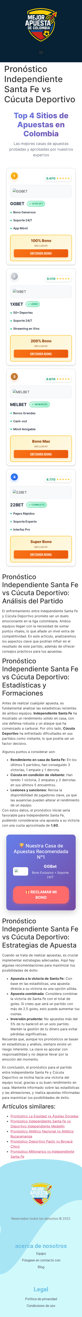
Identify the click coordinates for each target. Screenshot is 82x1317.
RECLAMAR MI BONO (43, 895)
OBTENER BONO (41, 253)
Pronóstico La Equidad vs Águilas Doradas (44, 1116)
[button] (41, 52)
